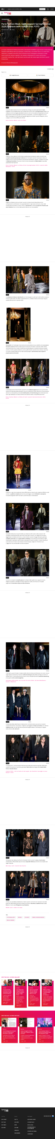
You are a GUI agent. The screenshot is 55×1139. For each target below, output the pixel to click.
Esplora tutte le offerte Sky (15, 9)
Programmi (17, 1133)
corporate (30, 1133)
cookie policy (31, 1122)
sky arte (3, 1127)
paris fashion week (38, 917)
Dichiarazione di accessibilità (31, 1128)
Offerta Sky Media (32, 1131)
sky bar (16, 1127)
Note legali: (30, 1116)
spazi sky (16, 1130)
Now (15, 1124)
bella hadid (10, 920)
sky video (3, 1124)
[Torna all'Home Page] (7, 13)
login (52, 9)
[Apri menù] (2, 13)
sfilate (27, 917)
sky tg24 (3, 1122)
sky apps (16, 1122)
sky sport (3, 1119)
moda (20, 917)
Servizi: (15, 1116)
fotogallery (11, 917)
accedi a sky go (47, 1116)
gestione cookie (32, 1119)
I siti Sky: (3, 1116)
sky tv (16, 1119)
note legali (30, 1124)
